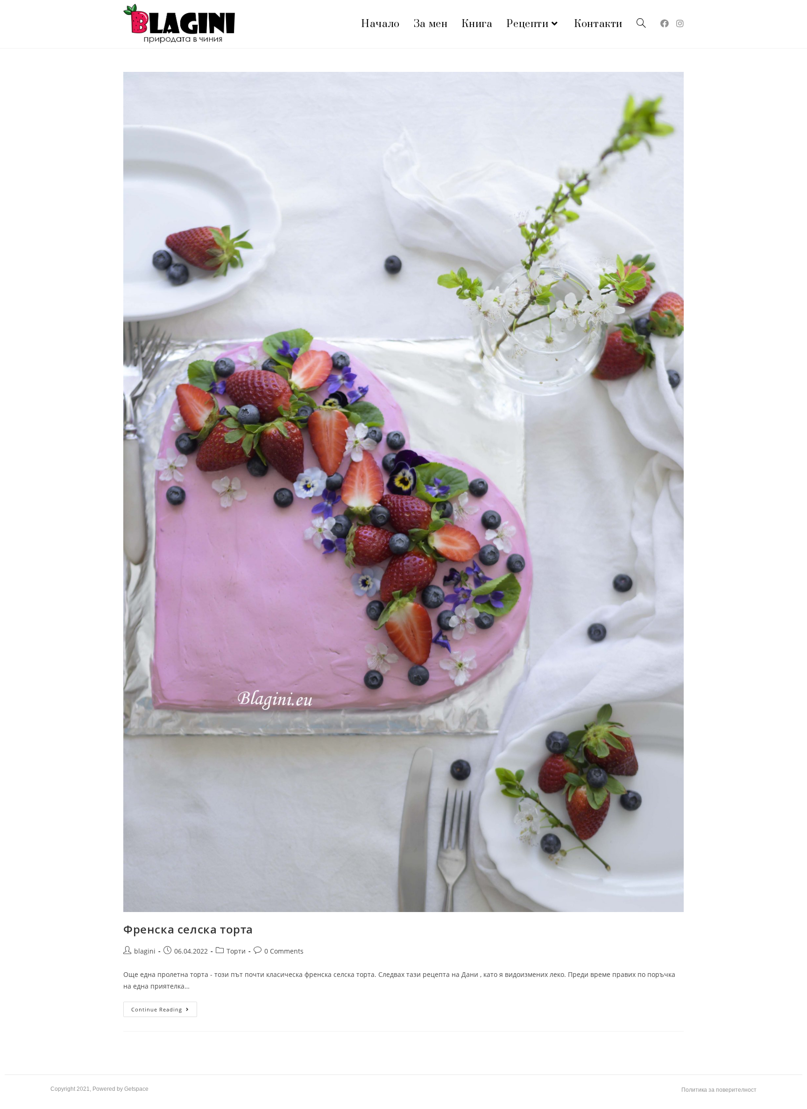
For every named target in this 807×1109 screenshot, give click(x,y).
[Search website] (641, 24)
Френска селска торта (188, 929)
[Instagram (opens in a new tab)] (679, 23)
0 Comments (284, 951)
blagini (145, 951)
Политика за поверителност (719, 1090)
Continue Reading (164, 1007)
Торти (236, 951)
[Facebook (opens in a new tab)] (664, 23)
